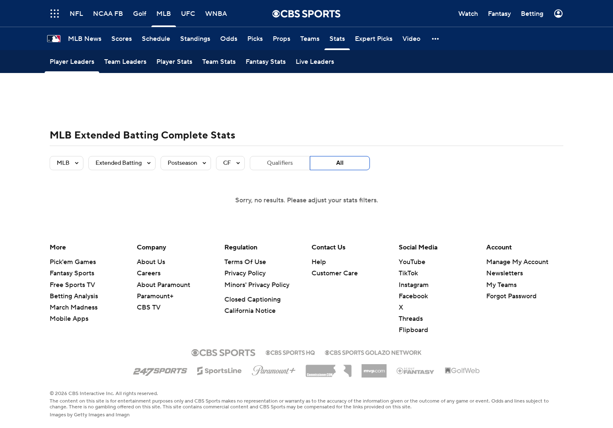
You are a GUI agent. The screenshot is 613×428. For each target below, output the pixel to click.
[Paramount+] (274, 369)
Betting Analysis (74, 296)
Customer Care (335, 273)
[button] (435, 38)
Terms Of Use (245, 262)
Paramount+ (155, 296)
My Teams (501, 285)
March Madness (74, 307)
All (340, 163)
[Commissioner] (329, 368)
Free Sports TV (72, 285)
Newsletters (504, 273)
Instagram (414, 285)
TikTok (408, 273)
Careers (149, 273)
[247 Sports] (160, 369)
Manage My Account (517, 262)
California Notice (250, 311)
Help (319, 262)
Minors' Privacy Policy (256, 285)
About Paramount (163, 285)
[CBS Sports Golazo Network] (373, 351)
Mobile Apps (69, 319)
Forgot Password (511, 296)
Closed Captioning (252, 299)
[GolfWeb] (462, 371)
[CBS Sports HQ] (290, 351)
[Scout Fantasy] (416, 370)
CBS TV (149, 307)
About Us (151, 262)
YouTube (412, 262)
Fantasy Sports (72, 273)
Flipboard (413, 330)
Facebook (413, 296)
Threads (411, 319)
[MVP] (374, 367)
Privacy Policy (245, 273)
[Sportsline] (219, 369)
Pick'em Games (73, 262)
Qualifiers (280, 163)
